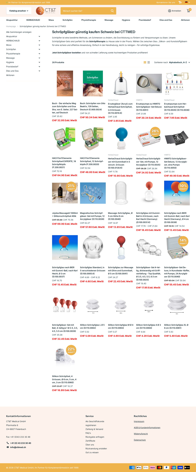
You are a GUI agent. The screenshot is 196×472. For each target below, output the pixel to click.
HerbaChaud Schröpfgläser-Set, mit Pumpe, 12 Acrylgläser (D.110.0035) (148, 161)
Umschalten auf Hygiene (39, 62)
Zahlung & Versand (94, 429)
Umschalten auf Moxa (39, 45)
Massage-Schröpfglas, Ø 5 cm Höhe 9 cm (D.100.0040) (120, 216)
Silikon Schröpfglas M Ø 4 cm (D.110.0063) (120, 326)
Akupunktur (12, 20)
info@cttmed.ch (18, 447)
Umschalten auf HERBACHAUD (39, 41)
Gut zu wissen (92, 452)
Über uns (90, 444)
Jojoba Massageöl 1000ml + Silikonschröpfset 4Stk (65, 214)
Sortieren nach (161, 62)
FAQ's (88, 433)
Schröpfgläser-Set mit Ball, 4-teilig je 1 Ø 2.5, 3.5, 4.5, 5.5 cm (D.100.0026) (65, 328)
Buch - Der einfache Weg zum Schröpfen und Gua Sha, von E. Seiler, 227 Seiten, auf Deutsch (65, 108)
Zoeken (112, 10)
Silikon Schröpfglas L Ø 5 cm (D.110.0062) (92, 326)
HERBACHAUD (33, 20)
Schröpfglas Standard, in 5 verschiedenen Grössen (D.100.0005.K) (92, 270)
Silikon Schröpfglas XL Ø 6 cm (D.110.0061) (176, 326)
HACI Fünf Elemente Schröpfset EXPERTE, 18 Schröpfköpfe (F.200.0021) (64, 162)
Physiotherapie (88, 20)
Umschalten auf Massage (39, 58)
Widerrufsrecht (141, 433)
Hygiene (126, 20)
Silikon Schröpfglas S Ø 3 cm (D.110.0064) (148, 326)
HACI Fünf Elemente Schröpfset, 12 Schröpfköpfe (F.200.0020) (91, 161)
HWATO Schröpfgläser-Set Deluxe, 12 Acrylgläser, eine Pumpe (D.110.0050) (175, 163)
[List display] (149, 62)
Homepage (11, 26)
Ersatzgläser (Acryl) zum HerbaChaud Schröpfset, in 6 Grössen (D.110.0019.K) (120, 108)
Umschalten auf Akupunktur (39, 36)
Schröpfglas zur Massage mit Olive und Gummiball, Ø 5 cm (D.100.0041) (120, 270)
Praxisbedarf (145, 20)
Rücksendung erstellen (96, 448)
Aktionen (185, 20)
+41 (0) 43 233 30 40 (20, 443)
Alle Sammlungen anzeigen (18, 32)
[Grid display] (145, 62)
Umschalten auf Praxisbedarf (39, 66)
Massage (109, 20)
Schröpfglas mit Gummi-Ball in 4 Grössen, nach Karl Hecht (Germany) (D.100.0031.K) (148, 217)
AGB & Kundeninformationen (147, 427)
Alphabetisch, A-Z (178, 62)
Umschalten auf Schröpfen (39, 49)
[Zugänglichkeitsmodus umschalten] (180, 2)
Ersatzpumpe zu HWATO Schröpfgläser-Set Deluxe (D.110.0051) (149, 107)
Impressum (139, 421)
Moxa (51, 20)
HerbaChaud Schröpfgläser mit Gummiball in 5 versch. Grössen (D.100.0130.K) (120, 163)
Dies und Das (166, 20)
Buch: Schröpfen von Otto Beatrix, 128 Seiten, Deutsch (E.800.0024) (92, 106)
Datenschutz (140, 440)
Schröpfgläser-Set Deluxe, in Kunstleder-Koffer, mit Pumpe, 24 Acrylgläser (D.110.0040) (177, 272)
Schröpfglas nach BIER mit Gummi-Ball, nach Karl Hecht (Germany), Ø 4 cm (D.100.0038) (177, 217)
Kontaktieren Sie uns (166, 2)
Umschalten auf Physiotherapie (39, 54)
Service (90, 416)
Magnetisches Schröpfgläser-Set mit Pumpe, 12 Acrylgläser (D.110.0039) (92, 216)
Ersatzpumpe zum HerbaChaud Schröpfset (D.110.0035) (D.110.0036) (177, 107)
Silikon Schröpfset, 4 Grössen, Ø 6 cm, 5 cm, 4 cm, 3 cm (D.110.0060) (64, 379)
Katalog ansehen (17, 10)
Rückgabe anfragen (95, 437)
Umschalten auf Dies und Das (39, 71)
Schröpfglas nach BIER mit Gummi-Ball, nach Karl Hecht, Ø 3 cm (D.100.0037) (65, 272)
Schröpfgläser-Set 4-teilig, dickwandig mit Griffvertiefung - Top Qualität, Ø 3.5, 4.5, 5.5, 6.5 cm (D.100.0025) (148, 273)
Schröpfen (68, 20)
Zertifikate (90, 441)
